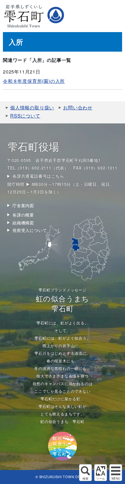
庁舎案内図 (23, 205)
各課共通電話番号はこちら (38, 176)
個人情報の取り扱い (32, 107)
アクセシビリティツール (100, 472)
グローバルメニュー (115, 472)
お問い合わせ (77, 107)
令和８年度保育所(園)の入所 (34, 81)
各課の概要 (23, 215)
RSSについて (25, 115)
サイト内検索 (85, 472)
